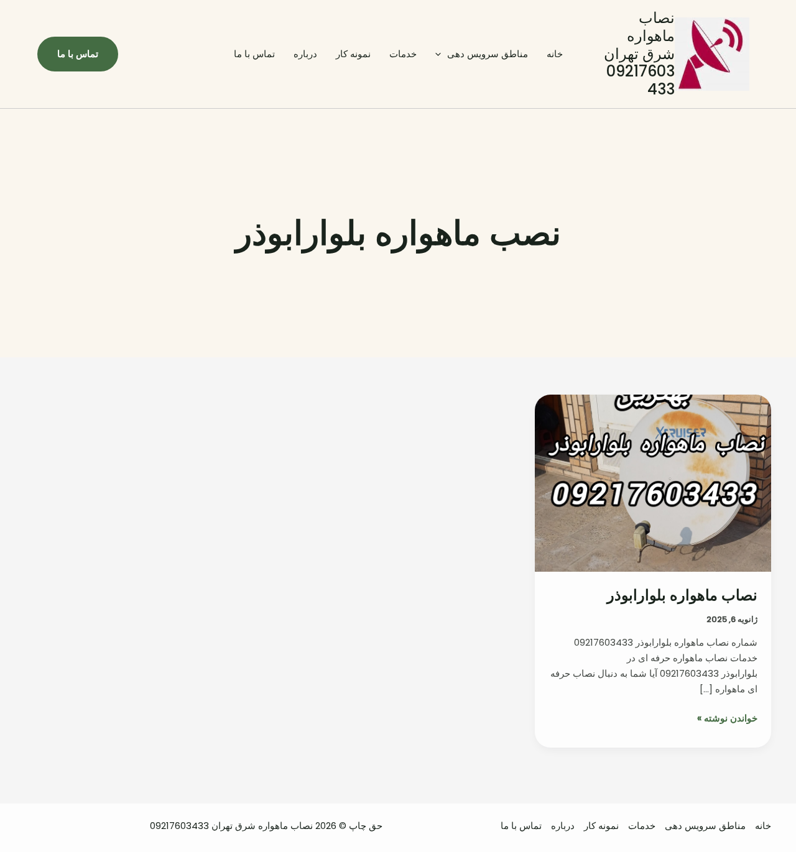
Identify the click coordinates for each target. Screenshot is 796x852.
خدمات (403, 53)
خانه (555, 53)
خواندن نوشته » (727, 718)
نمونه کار (353, 53)
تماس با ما (254, 53)
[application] (441, 54)
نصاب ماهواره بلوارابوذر (682, 595)
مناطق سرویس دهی (487, 53)
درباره (305, 53)
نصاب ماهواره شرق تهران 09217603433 (639, 53)
